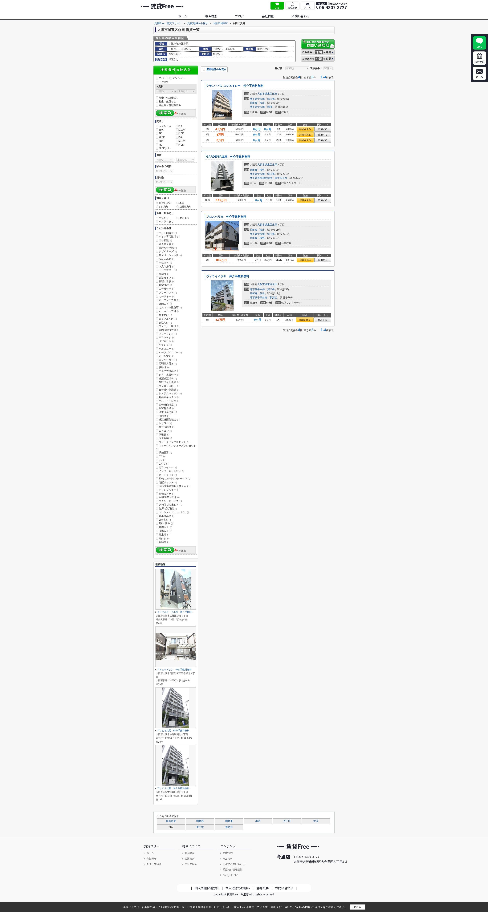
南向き (164, 538)
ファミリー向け (169, 326)
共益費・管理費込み (170, 105)
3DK (161, 140)
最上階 (164, 534)
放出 (262, 102)
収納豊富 (165, 452)
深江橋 (271, 98)
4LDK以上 (164, 148)
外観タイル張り (169, 382)
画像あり (164, 217)
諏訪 (257, 821)
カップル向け (168, 318)
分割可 (164, 273)
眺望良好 (165, 285)
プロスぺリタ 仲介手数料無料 (226, 216)
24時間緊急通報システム (174, 486)
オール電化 (166, 356)
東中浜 (200, 827)
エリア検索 (191, 864)
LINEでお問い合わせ (234, 864)
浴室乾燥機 (166, 408)
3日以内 (163, 206)
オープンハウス (169, 300)
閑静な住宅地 (168, 247)
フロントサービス (170, 501)
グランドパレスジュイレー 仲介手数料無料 (234, 85)
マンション (179, 78)
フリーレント (168, 292)
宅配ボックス (168, 482)
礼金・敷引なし (167, 101)
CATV (164, 463)
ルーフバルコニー (170, 352)
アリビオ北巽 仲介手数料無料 (173, 730)
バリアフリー (168, 270)
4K (160, 144)
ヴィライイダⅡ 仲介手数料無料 (227, 276)
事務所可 (165, 262)
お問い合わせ (301, 16)
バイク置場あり (169, 370)
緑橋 (269, 106)
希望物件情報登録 (232, 869)
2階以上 (165, 519)
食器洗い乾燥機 (169, 389)
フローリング (168, 333)
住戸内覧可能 (168, 508)
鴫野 (262, 169)
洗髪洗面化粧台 (169, 419)
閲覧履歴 (292, 7)
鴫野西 (200, 821)
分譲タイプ (166, 277)
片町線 (253, 102)
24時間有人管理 (169, 497)
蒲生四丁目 (281, 177)
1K (180, 126)
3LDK (182, 140)
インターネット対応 (171, 471)
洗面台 (164, 415)
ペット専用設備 (169, 236)
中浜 (315, 821)
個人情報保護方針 (207, 888)
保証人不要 (166, 259)
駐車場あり (166, 516)
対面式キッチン (169, 397)
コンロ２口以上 (169, 386)
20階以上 (165, 531)
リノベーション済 (170, 255)
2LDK (162, 137)
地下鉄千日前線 (258, 297)
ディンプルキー (169, 489)
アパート (164, 78)
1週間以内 (185, 206)
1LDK (182, 129)
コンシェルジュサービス (174, 512)
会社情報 (268, 16)
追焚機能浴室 (168, 404)
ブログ (239, 16)
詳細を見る (305, 129)
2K (160, 133)
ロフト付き (166, 337)
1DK (161, 129)
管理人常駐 (166, 281)
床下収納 (165, 438)
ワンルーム (165, 126)
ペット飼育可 (168, 233)
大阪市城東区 (264, 93)
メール (307, 7)
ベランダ (165, 344)
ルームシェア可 (169, 311)
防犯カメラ (166, 493)
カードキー (166, 296)
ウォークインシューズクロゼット (176, 447)
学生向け (165, 315)
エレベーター (168, 359)
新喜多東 (171, 821)
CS (162, 456)
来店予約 (228, 853)
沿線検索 (189, 858)
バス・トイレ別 (169, 400)
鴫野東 (229, 821)
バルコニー (166, 348)
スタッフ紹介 (153, 864)
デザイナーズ (168, 251)
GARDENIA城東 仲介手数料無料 (228, 156)
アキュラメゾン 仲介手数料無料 (174, 669)
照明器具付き (168, 363)
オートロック (168, 475)
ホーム (182, 16)
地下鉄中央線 (257, 98)
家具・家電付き (169, 374)
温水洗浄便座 (168, 412)
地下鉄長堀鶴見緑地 (261, 177)
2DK (181, 133)
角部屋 (164, 542)
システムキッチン (170, 393)
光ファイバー (168, 467)
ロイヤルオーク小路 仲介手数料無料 (176, 612)
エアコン (165, 430)
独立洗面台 (166, 427)
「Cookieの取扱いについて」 (307, 907)
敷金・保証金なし (169, 97)
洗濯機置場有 (168, 378)
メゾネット (166, 341)
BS (162, 459)
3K (180, 137)
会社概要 (151, 858)
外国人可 (165, 303)
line (277, 7)
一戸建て (164, 82)
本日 (181, 202)
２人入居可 (166, 266)
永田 (274, 93)
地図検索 (189, 853)
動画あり (184, 217)
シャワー (165, 423)
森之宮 (229, 827)
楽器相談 (165, 240)
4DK (181, 144)
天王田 (287, 821)
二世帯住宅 (166, 288)
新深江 (273, 297)
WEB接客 (228, 858)
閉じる (357, 907)
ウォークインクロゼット (174, 442)
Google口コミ (230, 875)
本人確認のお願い (238, 888)
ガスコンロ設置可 (170, 307)
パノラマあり (166, 221)
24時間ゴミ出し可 (170, 504)
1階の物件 (166, 523)
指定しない (165, 202)
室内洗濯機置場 (169, 330)
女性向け (165, 322)
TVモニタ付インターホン (174, 478)
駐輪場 (164, 367)
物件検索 (211, 16)
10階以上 (165, 527)
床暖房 (164, 434)
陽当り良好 (166, 244)
